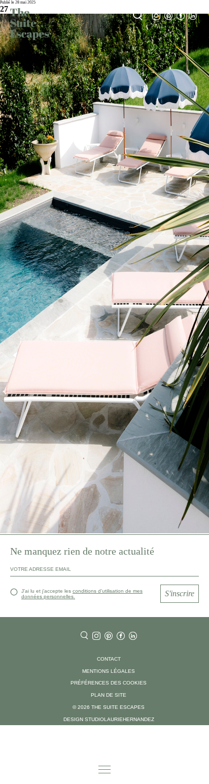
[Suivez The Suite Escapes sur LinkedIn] (193, 16)
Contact (109, 659)
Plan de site (108, 695)
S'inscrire (179, 593)
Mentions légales (108, 671)
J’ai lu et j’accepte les (82, 593)
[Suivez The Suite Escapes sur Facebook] (181, 16)
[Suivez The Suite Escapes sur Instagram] (156, 16)
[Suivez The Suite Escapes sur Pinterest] (168, 16)
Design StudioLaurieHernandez (108, 719)
